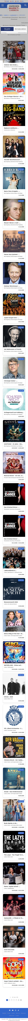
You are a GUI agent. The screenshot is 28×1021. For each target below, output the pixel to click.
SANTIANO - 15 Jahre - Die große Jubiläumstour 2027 (13, 444)
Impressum (23, 1013)
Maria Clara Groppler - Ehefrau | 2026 (11, 191)
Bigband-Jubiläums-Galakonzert (11, 128)
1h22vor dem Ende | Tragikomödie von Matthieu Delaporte (13, 65)
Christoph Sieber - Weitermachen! (10, 381)
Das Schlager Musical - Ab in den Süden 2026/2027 (13, 96)
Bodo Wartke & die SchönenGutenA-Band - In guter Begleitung (12, 823)
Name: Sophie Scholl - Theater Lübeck (11, 886)
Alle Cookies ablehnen (20, 29)
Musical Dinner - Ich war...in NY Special (13, 476)
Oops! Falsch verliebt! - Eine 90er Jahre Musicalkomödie (13, 981)
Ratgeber (4, 1013)
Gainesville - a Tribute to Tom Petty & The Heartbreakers (13, 918)
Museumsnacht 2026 (11, 602)
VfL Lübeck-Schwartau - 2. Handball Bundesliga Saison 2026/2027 (13, 728)
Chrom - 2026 (8, 697)
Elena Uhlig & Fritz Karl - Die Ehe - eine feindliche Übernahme (13, 634)
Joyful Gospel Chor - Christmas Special (11, 318)
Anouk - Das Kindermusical (13, 791)
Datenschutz (11, 1015)
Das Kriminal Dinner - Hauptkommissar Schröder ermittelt (13, 507)
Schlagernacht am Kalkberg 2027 (13, 412)
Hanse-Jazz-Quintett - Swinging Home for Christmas (14, 254)
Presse (8, 1013)
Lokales (13, 1013)
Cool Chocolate (9, 949)
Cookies (17, 1015)
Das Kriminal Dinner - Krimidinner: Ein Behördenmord (11, 539)
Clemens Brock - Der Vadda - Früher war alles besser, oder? (13, 760)
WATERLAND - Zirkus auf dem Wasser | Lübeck (12, 665)
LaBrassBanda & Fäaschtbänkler (9, 570)
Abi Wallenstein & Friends (12, 349)
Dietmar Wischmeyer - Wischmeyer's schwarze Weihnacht (12, 286)
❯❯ (21, 1000)
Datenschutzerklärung (22, 32)
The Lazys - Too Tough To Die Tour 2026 (14, 855)
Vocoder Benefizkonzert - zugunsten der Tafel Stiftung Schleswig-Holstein (13, 160)
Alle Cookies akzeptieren (7, 29)
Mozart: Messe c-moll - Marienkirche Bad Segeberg (13, 223)
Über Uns (18, 1013)
